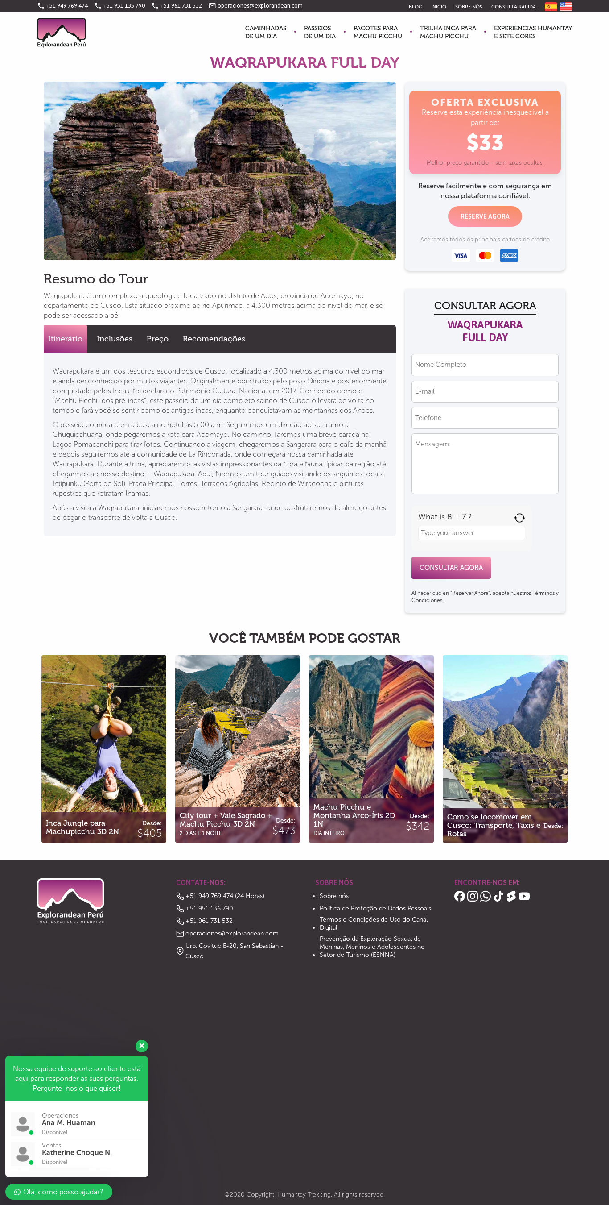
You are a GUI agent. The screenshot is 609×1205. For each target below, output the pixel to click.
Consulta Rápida (513, 6)
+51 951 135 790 (119, 6)
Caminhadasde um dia (265, 32)
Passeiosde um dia (320, 32)
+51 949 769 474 (62, 6)
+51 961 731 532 (176, 6)
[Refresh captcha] (519, 518)
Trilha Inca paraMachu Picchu (448, 32)
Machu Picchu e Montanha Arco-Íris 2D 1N (371, 694)
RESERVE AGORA (485, 216)
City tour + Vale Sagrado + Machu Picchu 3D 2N (238, 694)
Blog (415, 6)
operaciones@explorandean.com (255, 6)
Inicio (438, 6)
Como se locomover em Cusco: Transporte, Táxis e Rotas (505, 699)
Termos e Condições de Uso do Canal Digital (374, 923)
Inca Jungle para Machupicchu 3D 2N (104, 699)
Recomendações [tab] (214, 338)
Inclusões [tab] (114, 338)
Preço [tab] (158, 338)
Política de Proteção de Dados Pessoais (375, 908)
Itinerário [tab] (65, 338)
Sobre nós (468, 6)
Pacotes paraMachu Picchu (378, 32)
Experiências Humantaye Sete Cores (533, 32)
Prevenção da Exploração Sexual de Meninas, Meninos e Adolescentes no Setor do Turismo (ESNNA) (372, 946)
